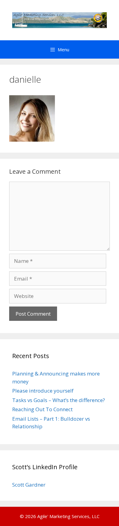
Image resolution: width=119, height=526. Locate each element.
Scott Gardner (28, 484)
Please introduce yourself (43, 390)
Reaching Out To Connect (42, 409)
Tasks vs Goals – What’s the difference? (58, 400)
